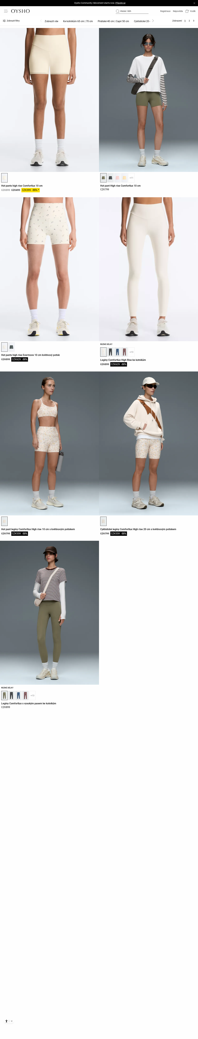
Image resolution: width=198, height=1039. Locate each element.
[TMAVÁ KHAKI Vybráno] (103, 177)
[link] (165, 11)
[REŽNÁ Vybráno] (4, 177)
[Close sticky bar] (194, 3)
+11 (131, 178)
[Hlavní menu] (6, 11)
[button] (190, 11)
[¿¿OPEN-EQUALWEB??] (9, 1021)
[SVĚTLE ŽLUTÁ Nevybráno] (124, 177)
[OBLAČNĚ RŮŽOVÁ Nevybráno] (117, 177)
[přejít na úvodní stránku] (20, 11)
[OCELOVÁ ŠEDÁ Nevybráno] (110, 177)
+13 (131, 352)
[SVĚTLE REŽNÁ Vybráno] (4, 347)
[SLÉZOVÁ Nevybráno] (124, 352)
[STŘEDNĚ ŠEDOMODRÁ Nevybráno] (117, 352)
